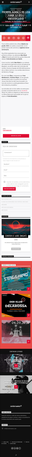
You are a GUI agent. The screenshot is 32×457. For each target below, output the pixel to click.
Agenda (13, 10)
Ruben (4, 288)
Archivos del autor (16, 136)
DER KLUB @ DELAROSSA (7, 207)
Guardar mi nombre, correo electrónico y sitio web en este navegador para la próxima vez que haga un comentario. (18, 182)
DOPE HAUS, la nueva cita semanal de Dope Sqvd (16, 361)
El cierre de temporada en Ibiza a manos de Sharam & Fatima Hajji (16, 382)
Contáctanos (13, 444)
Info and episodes (16, 249)
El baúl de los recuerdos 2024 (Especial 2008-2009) (15, 202)
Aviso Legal (6, 442)
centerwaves (18, 25)
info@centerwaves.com (10, 428)
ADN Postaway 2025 (7, 199)
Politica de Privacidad (17, 442)
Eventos (19, 10)
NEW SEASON (4, 210)
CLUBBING (16, 331)
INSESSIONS (4, 204)
